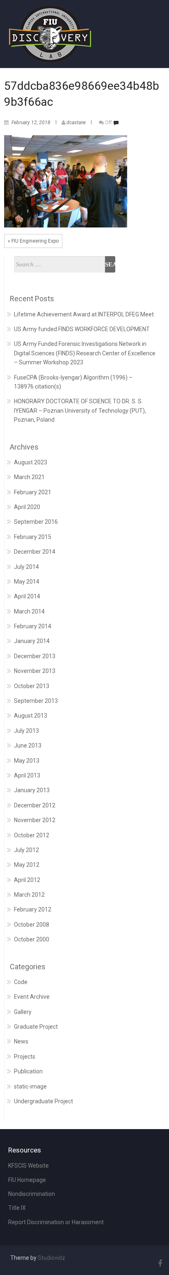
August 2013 (30, 715)
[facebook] (159, 1263)
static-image (30, 1086)
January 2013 (32, 790)
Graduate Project (36, 1026)
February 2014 (32, 626)
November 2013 (34, 671)
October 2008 (31, 924)
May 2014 (26, 581)
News (21, 1041)
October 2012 (31, 835)
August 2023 (30, 462)
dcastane (76, 122)
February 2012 (32, 909)
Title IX (17, 1208)
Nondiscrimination (31, 1194)
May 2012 (26, 864)
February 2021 (32, 492)
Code (20, 982)
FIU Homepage (27, 1180)
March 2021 (29, 477)
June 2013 (27, 745)
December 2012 (34, 805)
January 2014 (32, 641)
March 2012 (29, 894)
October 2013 (31, 686)
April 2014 (27, 596)
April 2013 (27, 775)
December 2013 (34, 656)
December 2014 (34, 551)
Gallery (23, 1012)
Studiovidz (51, 1258)
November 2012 (34, 820)
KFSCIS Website (28, 1165)
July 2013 (26, 730)
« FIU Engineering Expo (33, 241)
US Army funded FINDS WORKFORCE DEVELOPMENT (82, 329)
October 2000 (31, 939)
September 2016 (36, 521)
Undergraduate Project (43, 1101)
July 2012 (26, 850)
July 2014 (26, 567)
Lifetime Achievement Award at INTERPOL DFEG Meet (84, 314)
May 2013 (26, 760)
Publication (28, 1071)
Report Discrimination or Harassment (56, 1222)
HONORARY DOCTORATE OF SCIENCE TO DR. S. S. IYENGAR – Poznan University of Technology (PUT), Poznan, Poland (80, 410)
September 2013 (36, 701)
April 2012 (27, 880)
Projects (24, 1056)
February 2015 (32, 537)
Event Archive (32, 996)
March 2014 (29, 611)
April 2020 (27, 507)
